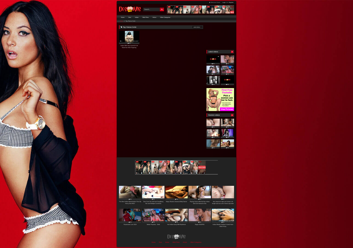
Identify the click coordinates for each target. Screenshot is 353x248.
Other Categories (165, 17)
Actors (154, 17)
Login (224, 2)
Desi (129, 17)
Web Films (145, 17)
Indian (137, 17)
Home (122, 17)
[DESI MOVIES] (130, 9)
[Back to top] (347, 242)
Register (231, 2)
